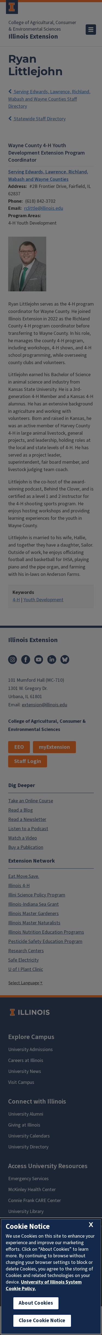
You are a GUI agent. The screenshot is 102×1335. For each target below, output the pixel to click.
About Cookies (36, 1303)
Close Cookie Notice (42, 1320)
